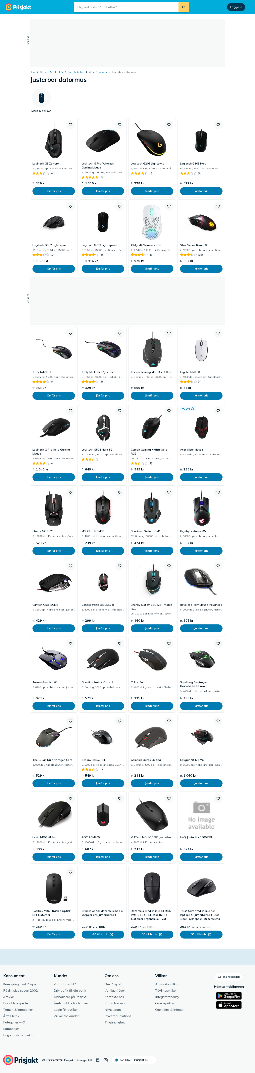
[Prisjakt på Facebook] (97, 1060)
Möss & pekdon (98, 71)
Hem (33, 71)
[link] (53, 158)
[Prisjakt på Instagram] (105, 1060)
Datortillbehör (76, 71)
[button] (70, 124)
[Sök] (183, 7)
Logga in (236, 7)
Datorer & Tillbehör (51, 71)
